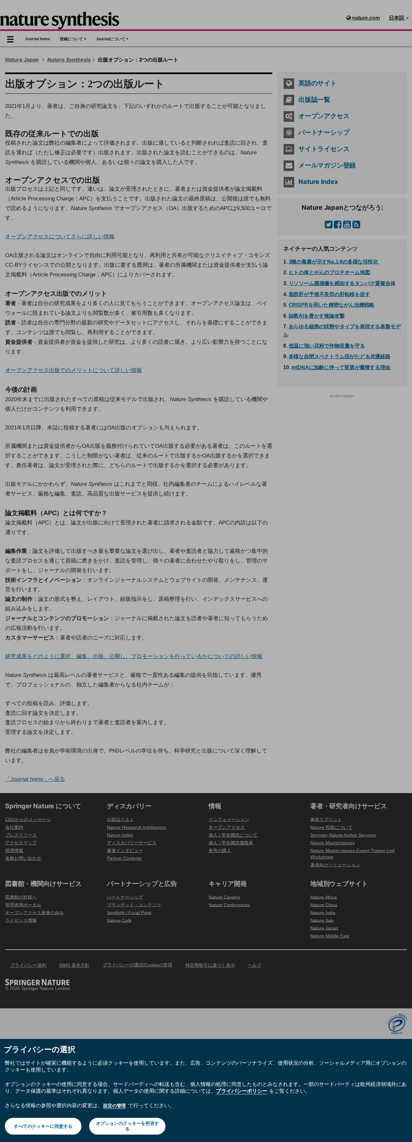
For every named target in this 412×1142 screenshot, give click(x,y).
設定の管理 (114, 1105)
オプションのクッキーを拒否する (127, 1126)
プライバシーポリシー (241, 1091)
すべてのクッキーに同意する (43, 1126)
